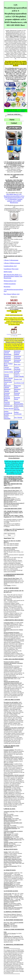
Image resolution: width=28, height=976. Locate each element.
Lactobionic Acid (19, 383)
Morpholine (7, 286)
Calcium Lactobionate (7, 368)
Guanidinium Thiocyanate (11, 269)
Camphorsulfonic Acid (10, 266)
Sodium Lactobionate (18, 413)
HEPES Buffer (8, 272)
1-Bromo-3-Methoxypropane (12, 263)
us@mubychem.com (16, 321)
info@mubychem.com (16, 315)
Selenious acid (8, 405)
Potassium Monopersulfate (18, 402)
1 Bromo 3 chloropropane (11, 260)
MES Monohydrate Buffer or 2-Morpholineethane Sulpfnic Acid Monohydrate (13, 276)
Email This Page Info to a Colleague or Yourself (16, 110)
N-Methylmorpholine (10, 283)
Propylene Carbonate (7, 402)
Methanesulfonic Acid (10, 281)
